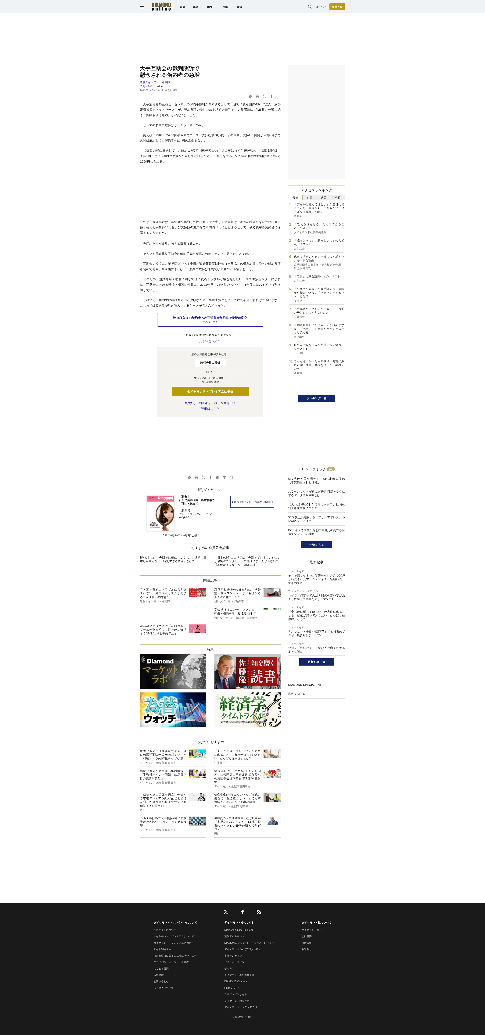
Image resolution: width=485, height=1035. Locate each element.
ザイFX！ (229, 968)
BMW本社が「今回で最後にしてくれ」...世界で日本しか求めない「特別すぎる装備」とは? (173, 559)
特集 (225, 7)
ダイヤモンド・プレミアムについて (174, 936)
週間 (324, 197)
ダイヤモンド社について (317, 922)
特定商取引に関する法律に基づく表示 (175, 955)
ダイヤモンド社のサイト (239, 922)
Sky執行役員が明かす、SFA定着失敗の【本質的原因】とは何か (316, 480)
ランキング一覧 (316, 398)
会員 (338, 197)
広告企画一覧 (297, 694)
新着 (182, 7)
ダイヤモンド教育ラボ (237, 1000)
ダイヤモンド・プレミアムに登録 (210, 391)
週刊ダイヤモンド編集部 (155, 82)
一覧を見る (316, 545)
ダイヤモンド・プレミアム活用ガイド (175, 942)
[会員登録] (337, 6)
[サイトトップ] (161, 6)
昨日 (309, 197)
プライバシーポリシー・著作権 (171, 962)
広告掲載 (159, 975)
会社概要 (307, 936)
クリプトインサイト (235, 994)
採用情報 (307, 942)
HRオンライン (232, 988)
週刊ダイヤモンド (234, 936)
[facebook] (242, 912)
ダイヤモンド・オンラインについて (175, 922)
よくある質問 (161, 968)
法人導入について (164, 988)
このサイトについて (165, 930)
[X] (226, 912)
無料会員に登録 (210, 362)
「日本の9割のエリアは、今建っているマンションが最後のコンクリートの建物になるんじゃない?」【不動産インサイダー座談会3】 (247, 561)
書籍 (239, 7)
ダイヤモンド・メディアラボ (240, 1007)
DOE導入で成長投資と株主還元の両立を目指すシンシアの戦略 (316, 532)
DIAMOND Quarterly (236, 981)
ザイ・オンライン (234, 962)
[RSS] (259, 912)
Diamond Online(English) (238, 930)
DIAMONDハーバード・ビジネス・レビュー (249, 942)
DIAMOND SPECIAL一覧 (304, 685)
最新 (295, 197)
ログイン (321, 6)
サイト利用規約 (162, 949)
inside (159, 86)
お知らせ (307, 949)
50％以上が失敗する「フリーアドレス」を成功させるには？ (316, 519)
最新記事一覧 (316, 662)
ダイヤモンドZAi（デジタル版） (242, 949)
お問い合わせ (161, 981)
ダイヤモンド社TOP (313, 930)
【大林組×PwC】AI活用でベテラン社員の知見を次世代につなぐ (316, 506)
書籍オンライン (233, 955)
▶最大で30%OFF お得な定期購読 (252, 502)
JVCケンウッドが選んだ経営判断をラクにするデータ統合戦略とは (316, 493)
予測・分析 (146, 86)
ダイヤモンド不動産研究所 (239, 975)
